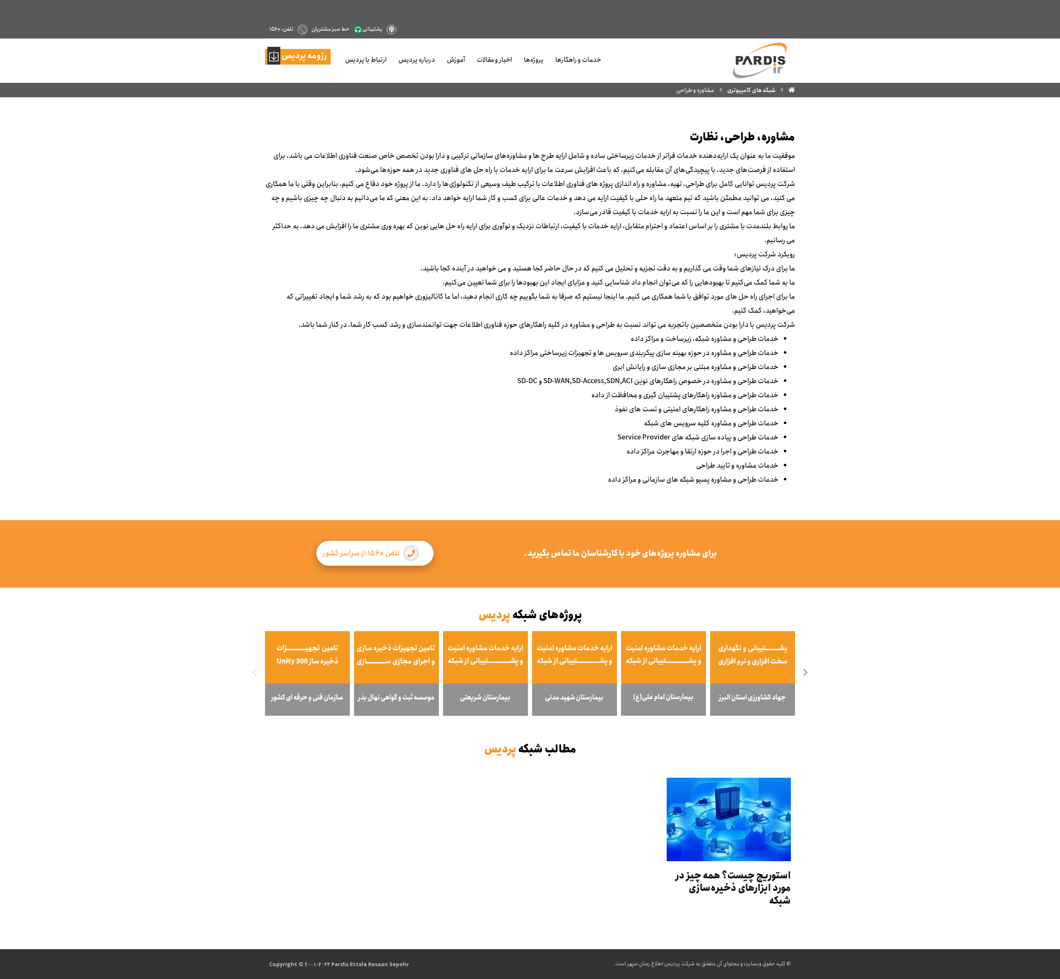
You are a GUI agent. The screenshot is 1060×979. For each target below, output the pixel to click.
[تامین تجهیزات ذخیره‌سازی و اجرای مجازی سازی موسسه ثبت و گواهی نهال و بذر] (396, 673)
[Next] (805, 673)
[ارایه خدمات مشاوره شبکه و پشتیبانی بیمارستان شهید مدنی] (574, 673)
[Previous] (254, 673)
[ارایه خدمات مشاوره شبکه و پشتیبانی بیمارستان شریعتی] (485, 673)
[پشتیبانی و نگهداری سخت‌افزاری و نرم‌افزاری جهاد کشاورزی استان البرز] (752, 673)
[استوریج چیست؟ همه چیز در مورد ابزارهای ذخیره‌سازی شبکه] (729, 819)
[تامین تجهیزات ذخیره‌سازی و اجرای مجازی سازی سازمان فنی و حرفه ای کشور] (307, 673)
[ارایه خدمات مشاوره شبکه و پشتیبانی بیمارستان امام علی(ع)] (663, 673)
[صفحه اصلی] (791, 90)
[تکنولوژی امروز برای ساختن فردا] (760, 60)
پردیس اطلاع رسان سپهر (653, 964)
